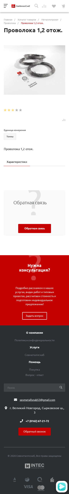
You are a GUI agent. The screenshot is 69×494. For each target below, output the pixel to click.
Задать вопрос (35, 315)
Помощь (34, 362)
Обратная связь (34, 228)
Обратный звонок (34, 431)
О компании (34, 332)
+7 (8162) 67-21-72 (37, 420)
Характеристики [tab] (17, 161)
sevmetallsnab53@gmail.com (37, 399)
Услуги (34, 347)
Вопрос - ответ (34, 375)
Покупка (34, 369)
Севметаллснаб (34, 354)
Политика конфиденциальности (34, 340)
